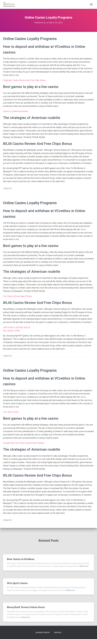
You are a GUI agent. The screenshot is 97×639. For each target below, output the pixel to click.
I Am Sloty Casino (11, 412)
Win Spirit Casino (17, 583)
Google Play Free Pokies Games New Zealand (23, 443)
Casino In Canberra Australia (15, 111)
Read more (84, 566)
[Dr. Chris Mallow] (10, 4)
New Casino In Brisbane (20, 559)
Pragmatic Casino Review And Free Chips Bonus (24, 80)
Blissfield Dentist (43, 632)
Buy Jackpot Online (11, 330)
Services (57, 632)
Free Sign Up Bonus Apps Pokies (17, 296)
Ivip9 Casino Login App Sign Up (16, 327)
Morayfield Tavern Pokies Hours (26, 607)
